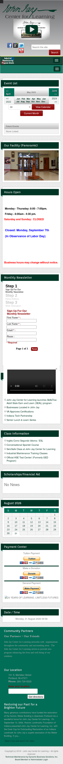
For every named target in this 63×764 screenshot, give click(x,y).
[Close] (56, 369)
